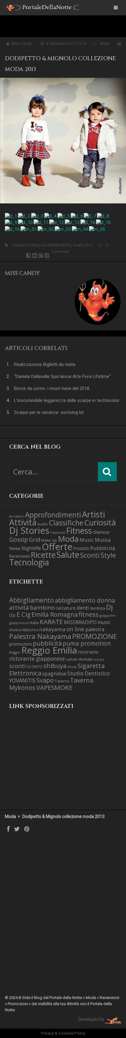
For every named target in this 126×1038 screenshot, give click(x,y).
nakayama (52, 629)
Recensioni (19, 556)
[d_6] (77, 215)
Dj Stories (29, 530)
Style (108, 555)
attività (19, 607)
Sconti (90, 555)
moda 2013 (82, 245)
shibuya (54, 665)
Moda (104, 43)
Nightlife (31, 548)
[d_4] (50, 215)
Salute (68, 554)
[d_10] (25, 222)
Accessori (16, 516)
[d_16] (12, 228)
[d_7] (90, 215)
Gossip (18, 539)
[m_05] (97, 228)
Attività (22, 522)
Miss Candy (21, 43)
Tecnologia (29, 562)
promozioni (20, 644)
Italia (34, 622)
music (104, 622)
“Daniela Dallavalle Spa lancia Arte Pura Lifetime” (62, 376)
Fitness (79, 530)
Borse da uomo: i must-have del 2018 (51, 388)
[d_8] (103, 215)
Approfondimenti (53, 515)
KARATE (51, 621)
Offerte (57, 547)
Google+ (41, 255)
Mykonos (30, 629)
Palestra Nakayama (40, 636)
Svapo (45, 680)
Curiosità (100, 522)
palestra (94, 629)
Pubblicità (102, 548)
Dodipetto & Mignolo (29, 245)
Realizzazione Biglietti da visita (44, 364)
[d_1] (11, 215)
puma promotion (87, 643)
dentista (97, 608)
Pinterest (47, 255)
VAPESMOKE (54, 687)
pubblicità (47, 643)
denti (83, 607)
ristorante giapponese (37, 658)
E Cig (24, 614)
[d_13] (72, 222)
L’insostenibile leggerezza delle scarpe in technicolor (67, 400)
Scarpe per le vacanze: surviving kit (49, 412)
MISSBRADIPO (59, 245)
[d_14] (87, 222)
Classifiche (66, 523)
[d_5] (63, 215)
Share (28, 255)
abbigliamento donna (85, 600)
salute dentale (79, 659)
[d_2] (24, 215)
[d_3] (37, 215)
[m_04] (80, 228)
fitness (88, 614)
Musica (102, 540)
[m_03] (63, 228)
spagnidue (54, 673)
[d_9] (11, 222)
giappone (107, 615)
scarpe (99, 659)
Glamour (101, 532)
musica (15, 629)
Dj (109, 607)
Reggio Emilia (49, 650)
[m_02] (46, 228)
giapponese (19, 622)
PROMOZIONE (94, 636)
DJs (12, 615)
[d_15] (103, 222)
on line (75, 629)
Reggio (14, 652)
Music (87, 539)
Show (72, 666)
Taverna (62, 681)
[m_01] (28, 228)
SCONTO (35, 666)
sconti (17, 666)
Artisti (93, 514)
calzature (66, 608)
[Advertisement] (39, 767)
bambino (42, 607)
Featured (57, 532)
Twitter (34, 255)
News (14, 548)
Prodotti (81, 548)
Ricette (43, 554)
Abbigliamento (31, 600)
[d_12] (56, 222)
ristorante (88, 652)
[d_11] (41, 222)
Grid (34, 539)
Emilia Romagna (54, 614)
